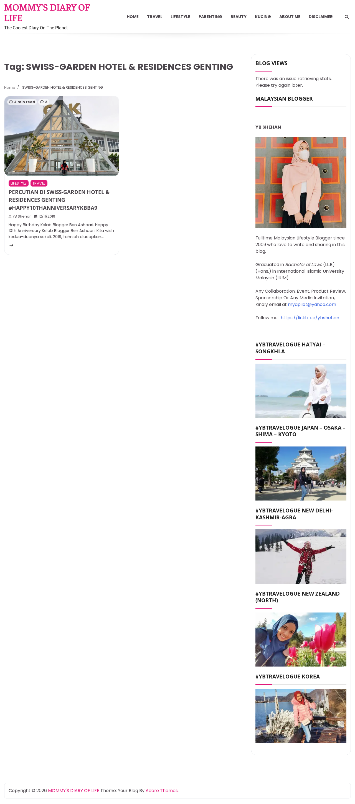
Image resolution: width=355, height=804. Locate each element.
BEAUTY (238, 16)
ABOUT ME (289, 16)
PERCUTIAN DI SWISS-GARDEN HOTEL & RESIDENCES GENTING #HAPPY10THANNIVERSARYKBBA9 (59, 199)
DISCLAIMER (321, 16)
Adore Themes (162, 790)
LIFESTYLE (180, 16)
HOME (133, 16)
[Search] (347, 17)
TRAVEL (154, 16)
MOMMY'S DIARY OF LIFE (73, 790)
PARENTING (210, 16)
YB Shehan (22, 216)
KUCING (263, 16)
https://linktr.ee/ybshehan (310, 318)
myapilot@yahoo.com (312, 304)
